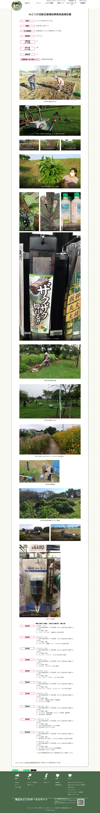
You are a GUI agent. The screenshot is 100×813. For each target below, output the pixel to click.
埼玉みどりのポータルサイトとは (75, 782)
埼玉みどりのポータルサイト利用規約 (76, 784)
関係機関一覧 (58, 784)
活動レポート (30, 784)
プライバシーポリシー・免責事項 (75, 792)
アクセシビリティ (72, 789)
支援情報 (82, 3)
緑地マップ (60, 3)
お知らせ (27, 3)
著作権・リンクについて (73, 794)
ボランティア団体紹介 (32, 782)
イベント (38, 3)
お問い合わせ (71, 787)
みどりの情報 (49, 3)
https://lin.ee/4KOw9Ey (59, 802)
